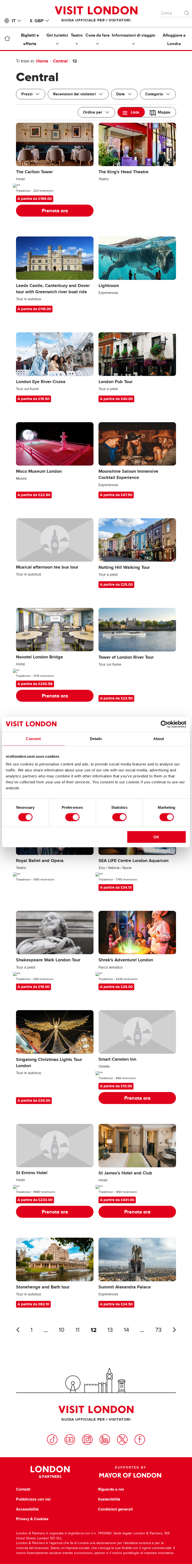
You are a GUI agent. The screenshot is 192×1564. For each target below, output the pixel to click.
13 (110, 1329)
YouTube (69, 1439)
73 (158, 1329)
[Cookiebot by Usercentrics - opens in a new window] (164, 724)
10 (61, 1329)
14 (126, 1329)
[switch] (72, 817)
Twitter (122, 1439)
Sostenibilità (109, 1499)
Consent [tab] (33, 738)
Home (42, 61)
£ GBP (37, 20)
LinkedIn (105, 1439)
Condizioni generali (115, 1509)
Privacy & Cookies (32, 1519)
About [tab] (158, 738)
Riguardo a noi (111, 1489)
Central (60, 61)
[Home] (7, 39)
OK (156, 837)
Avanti (174, 1329)
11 (78, 1329)
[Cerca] (187, 11)
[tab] (131, 112)
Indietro (18, 1329)
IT (14, 20)
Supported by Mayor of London (130, 1472)
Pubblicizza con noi (33, 1499)
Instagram (87, 1439)
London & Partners (50, 1472)
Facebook (139, 1439)
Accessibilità (27, 1509)
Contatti (23, 1489)
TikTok (52, 1439)
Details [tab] (96, 738)
